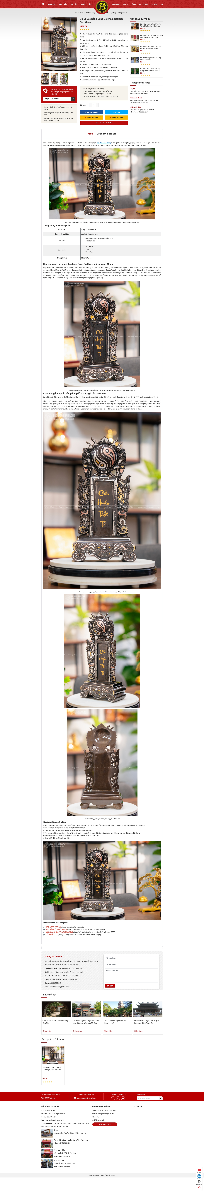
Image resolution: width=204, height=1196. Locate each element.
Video (125, 4)
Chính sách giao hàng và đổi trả (103, 1114)
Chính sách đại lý (98, 1120)
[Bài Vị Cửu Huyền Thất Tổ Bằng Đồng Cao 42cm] (134, 60)
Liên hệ (133, 4)
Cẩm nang (116, 4)
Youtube (199, 1172)
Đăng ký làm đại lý (105, 1124)
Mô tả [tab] (90, 133)
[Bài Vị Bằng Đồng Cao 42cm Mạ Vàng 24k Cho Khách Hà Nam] (134, 26)
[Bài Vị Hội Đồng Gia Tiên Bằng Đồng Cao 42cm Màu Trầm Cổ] (134, 71)
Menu (156, 4)
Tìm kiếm (145, 4)
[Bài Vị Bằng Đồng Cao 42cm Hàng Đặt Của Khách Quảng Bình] (134, 38)
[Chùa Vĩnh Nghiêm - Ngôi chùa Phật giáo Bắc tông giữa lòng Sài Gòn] (86, 1009)
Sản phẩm (63, 4)
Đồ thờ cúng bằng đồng (91, 13)
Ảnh (90, 4)
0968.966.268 (56, 983)
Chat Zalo (116, 112)
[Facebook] (113, 1098)
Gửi (73, 99)
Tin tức (74, 4)
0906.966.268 (66, 1156)
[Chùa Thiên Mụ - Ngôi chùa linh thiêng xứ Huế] (117, 1009)
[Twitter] (118, 1098)
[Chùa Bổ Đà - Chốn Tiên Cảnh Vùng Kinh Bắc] (56, 1009)
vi (162, 4)
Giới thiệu (51, 4)
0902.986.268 (66, 1166)
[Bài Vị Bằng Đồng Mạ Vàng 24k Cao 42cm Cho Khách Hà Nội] (134, 49)
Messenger (199, 1184)
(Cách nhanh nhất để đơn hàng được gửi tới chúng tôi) (104, 123)
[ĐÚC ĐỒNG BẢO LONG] (102, 6)
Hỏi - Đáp (96, 1117)
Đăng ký (110, 986)
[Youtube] (123, 1098)
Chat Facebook (91, 112)
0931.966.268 (66, 1143)
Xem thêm (47, 1031)
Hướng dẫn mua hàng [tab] (106, 133)
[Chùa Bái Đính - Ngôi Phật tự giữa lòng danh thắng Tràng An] (147, 1009)
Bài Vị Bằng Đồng (123, 13)
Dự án (83, 4)
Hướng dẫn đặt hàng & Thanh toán (104, 1110)
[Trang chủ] (42, 3)
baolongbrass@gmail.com (59, 987)
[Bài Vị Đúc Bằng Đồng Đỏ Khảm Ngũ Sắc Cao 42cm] (53, 1055)
